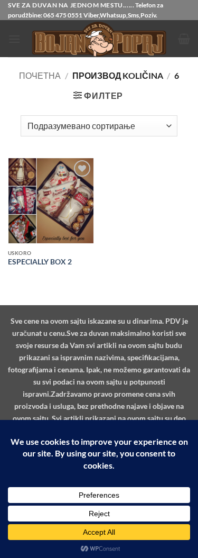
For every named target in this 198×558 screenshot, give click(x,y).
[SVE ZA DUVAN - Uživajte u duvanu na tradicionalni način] (99, 38)
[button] (14, 39)
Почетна (40, 75)
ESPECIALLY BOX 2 (40, 262)
